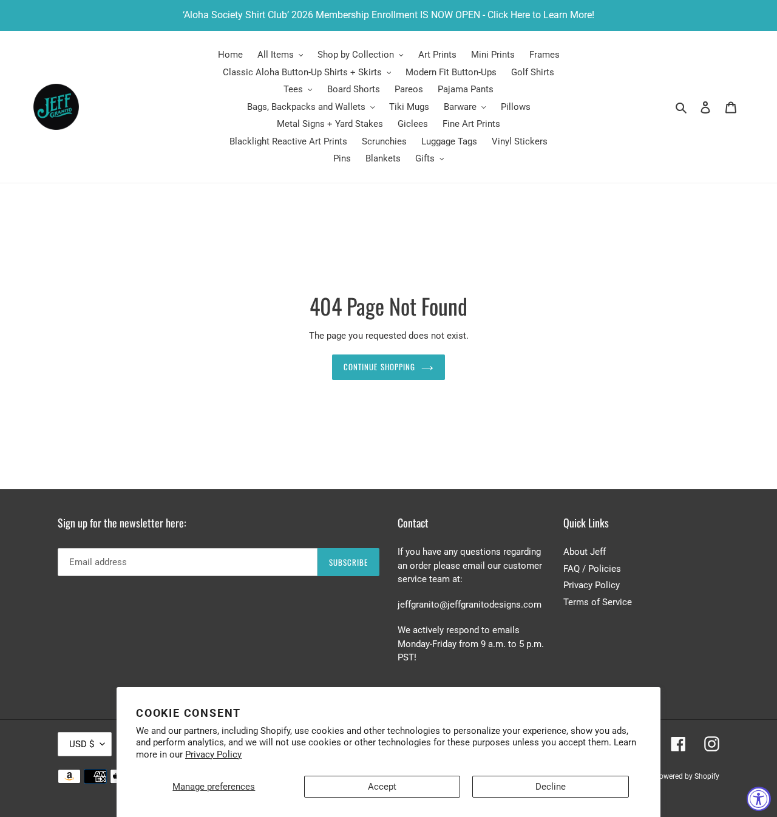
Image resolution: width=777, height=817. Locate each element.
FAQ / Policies (592, 568)
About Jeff (584, 551)
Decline (550, 786)
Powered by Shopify (686, 776)
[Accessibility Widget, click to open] (759, 799)
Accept (382, 786)
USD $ (81, 744)
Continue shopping (379, 367)
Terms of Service (597, 602)
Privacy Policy (213, 754)
